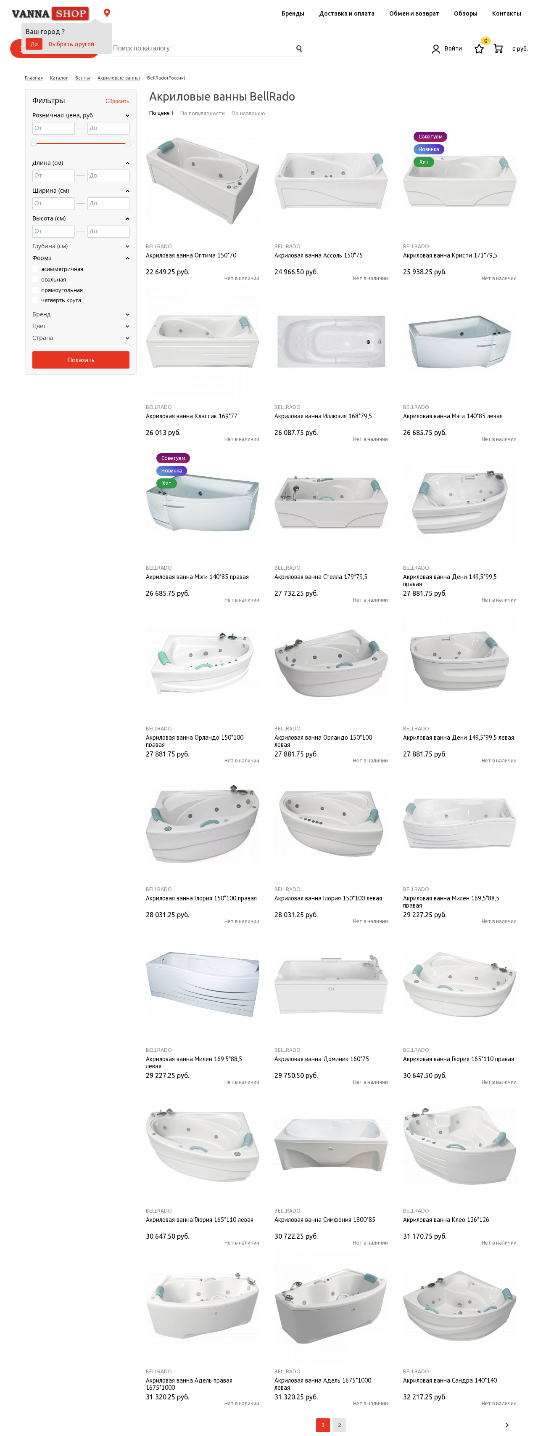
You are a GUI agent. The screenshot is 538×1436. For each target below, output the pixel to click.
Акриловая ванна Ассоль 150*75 (318, 255)
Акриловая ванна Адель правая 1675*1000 (189, 1383)
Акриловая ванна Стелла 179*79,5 (320, 577)
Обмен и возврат (414, 13)
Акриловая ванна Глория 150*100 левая (328, 898)
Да (34, 44)
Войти (452, 48)
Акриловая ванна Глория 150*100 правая (201, 898)
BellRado (159, 246)
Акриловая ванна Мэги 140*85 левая (453, 416)
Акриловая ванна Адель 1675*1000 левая (322, 1383)
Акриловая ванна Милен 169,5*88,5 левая (194, 1062)
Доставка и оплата (346, 13)
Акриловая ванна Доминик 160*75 (321, 1059)
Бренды (293, 13)
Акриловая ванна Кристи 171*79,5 (450, 255)
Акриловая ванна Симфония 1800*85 (324, 1220)
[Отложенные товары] (479, 48)
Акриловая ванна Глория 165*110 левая (199, 1220)
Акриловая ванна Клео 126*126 (446, 1220)
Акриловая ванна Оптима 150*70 (191, 255)
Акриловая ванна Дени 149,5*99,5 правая (450, 580)
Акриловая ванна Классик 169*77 (191, 416)
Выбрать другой (71, 44)
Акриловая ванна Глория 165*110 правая (458, 1059)
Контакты (506, 13)
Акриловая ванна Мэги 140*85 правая (197, 577)
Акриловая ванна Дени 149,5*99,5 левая (458, 737)
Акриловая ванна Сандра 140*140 (450, 1380)
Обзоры (465, 13)
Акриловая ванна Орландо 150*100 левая (323, 740)
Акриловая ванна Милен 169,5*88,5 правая (451, 901)
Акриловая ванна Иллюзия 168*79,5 (323, 416)
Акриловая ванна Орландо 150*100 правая (194, 740)
